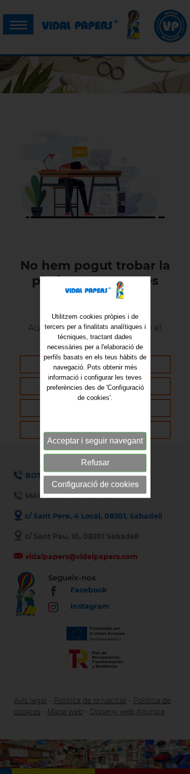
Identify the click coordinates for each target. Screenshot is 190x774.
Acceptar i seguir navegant (95, 441)
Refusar (95, 463)
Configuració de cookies (95, 485)
